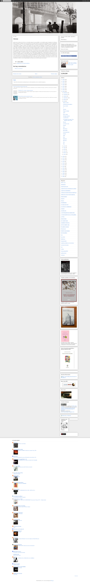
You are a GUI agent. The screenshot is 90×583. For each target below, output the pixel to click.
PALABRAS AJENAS (65, 226)
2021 (63, 87)
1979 (64, 112)
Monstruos (65, 128)
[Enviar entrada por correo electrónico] (16, 61)
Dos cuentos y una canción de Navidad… (20, 552)
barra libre (63, 237)
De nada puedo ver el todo (18, 498)
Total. (19, 476)
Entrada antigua (54, 73)
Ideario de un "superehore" (18, 512)
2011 (63, 168)
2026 (63, 79)
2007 (63, 174)
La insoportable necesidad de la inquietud (19, 497)
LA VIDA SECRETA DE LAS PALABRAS (68, 214)
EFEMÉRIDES (64, 202)
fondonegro (16, 442)
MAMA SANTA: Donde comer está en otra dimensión (26, 545)
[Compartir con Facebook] (21, 61)
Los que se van (66, 123)
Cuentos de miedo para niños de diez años (20, 86)
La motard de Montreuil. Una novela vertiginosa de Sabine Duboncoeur (28, 538)
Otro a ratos (65, 114)
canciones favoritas (65, 245)
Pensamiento (20, 567)
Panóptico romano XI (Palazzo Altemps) (24, 506)
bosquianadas (63, 241)
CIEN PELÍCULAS (64, 186)
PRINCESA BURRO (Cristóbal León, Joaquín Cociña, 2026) (27, 450)
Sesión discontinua (17, 465)
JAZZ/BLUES (63, 210)
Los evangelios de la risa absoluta (19, 505)
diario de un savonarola (18, 544)
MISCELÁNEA (63, 218)
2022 (63, 86)
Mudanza (65, 138)
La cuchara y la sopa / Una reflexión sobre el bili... (68, 120)
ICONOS (62, 208)
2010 (63, 169)
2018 (63, 156)
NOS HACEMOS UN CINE (18, 449)
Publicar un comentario (19, 68)
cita (61, 247)
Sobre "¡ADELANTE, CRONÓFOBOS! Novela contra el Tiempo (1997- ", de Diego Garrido (32, 499)
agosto (64, 99)
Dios (64, 137)
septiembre (65, 97)
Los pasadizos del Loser (18, 530)
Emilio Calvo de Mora (72, 63)
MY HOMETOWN (64, 220)
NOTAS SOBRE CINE (65, 224)
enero (64, 154)
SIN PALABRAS (64, 232)
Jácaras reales (16, 475)
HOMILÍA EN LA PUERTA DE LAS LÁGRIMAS (26, 558)
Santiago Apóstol (66, 116)
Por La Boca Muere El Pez (18, 472)
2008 (63, 173)
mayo (64, 147)
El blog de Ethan (16, 489)
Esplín (14, 80)
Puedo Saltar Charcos (17, 551)
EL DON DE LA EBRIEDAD (66, 206)
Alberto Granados (17, 563)
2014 (63, 163)
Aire (64, 142)
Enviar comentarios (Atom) (37, 77)
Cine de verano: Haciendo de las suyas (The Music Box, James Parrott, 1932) (25, 457)
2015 (63, 161)
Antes (14, 527)
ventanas (63, 255)
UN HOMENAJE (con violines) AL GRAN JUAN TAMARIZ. (27, 460)
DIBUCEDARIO (64, 196)
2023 (63, 84)
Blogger (52, 580)
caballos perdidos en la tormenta (67, 243)
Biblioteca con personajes (22, 443)
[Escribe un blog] (19, 61)
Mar (64, 143)
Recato (64, 122)
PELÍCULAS (63, 228)
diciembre (65, 92)
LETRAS (62, 216)
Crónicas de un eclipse (17, 473)
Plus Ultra (15, 557)
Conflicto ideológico (16, 564)
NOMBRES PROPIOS (65, 222)
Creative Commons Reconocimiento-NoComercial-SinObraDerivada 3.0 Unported (68, 408)
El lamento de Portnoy (17, 526)
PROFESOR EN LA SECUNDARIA (20, 566)
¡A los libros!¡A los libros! (18, 496)
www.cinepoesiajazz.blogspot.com (67, 411)
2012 (63, 166)
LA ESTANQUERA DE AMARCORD (68, 212)
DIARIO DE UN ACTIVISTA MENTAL (23, 63)
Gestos (64, 133)
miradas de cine (16, 554)
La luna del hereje (17, 519)
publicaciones (63, 253)
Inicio (36, 73)
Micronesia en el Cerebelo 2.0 (19, 529)
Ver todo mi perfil (70, 64)
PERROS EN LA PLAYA (18, 573)
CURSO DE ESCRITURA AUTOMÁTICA (68, 192)
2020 (63, 89)
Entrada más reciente (17, 73)
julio (64, 101)
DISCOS (62, 198)
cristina (62, 249)
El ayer (64, 125)
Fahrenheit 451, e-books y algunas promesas (25, 90)
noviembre (65, 94)
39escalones (16, 456)
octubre (65, 96)
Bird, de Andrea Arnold (17, 555)
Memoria (65, 140)
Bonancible (65, 130)
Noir (64, 127)
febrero (64, 152)
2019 (63, 91)
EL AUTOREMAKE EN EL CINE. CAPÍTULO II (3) (26, 490)
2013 (63, 164)
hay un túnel (65, 105)
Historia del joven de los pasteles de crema (25, 96)
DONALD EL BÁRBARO (22, 483)
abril (64, 149)
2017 (63, 158)
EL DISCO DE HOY (64, 204)
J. (63, 107)
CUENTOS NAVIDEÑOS (65, 190)
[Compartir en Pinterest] (22, 61)
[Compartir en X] (20, 61)
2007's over (63, 182)
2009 (63, 171)
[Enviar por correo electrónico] (17, 61)
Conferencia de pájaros (67, 104)
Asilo (64, 135)
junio (64, 145)
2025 (63, 81)
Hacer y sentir (66, 102)
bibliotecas (63, 239)
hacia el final (15, 574)
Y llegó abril (20, 520)
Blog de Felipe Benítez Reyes (18, 482)
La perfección (65, 117)
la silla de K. (16, 537)
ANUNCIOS (63, 184)
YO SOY (19, 531)
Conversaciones (66, 132)
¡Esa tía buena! (20, 513)
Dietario (62, 200)
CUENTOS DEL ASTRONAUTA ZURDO (68, 188)
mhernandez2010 (64, 251)
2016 (63, 159)
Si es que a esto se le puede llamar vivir (20, 459)
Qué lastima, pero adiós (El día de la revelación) (25, 466)
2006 (63, 176)
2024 (63, 82)
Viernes (64, 109)
